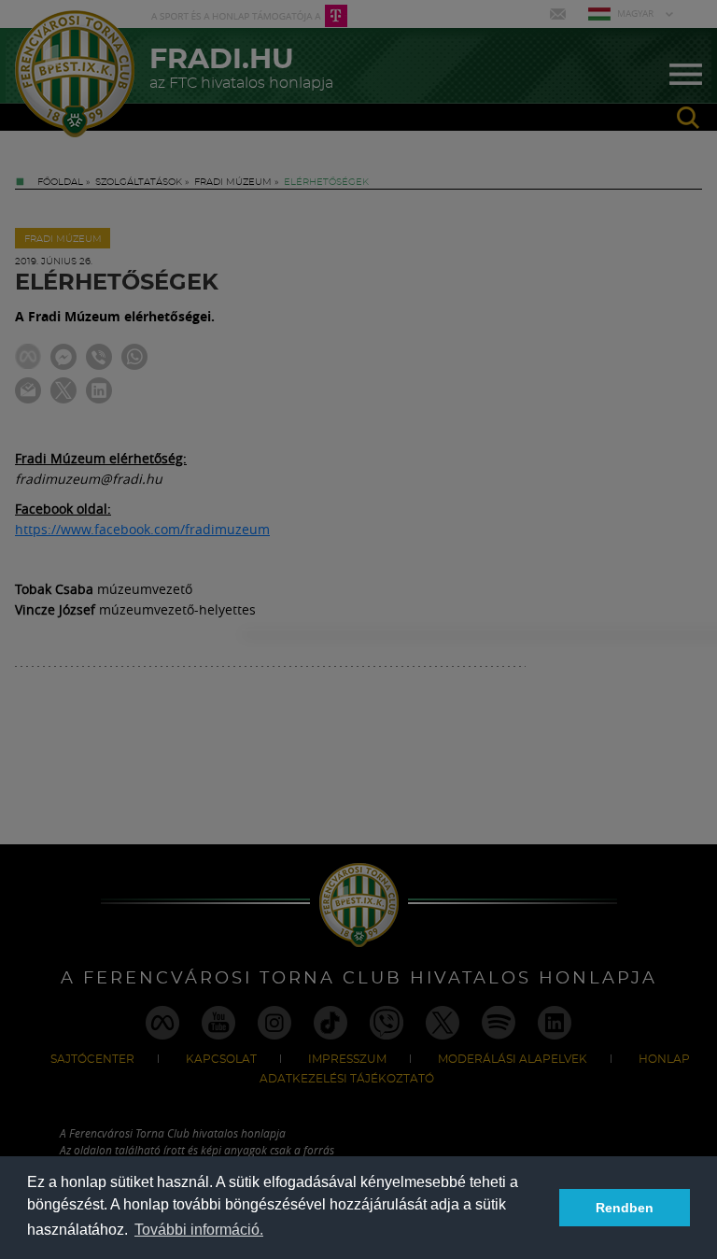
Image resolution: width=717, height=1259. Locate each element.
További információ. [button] (198, 1230)
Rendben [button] (625, 1207)
